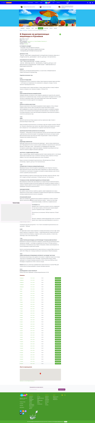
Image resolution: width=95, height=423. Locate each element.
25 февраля (22, 282)
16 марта (21, 308)
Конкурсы (58, 2)
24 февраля (22, 280)
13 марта (21, 306)
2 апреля (21, 330)
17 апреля (21, 350)
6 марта (21, 295)
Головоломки (39, 404)
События (46, 398)
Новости (36, 2)
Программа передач (31, 400)
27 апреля (21, 361)
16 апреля (21, 348)
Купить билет (58, 280)
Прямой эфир (16, 202)
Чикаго (4, 2)
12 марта (21, 304)
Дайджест (23, 28)
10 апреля (21, 341)
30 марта (21, 326)
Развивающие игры (39, 401)
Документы (22, 407)
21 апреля (21, 354)
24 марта (21, 319)
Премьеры (47, 399)
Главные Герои (22, 401)
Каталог (55, 28)
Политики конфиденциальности (59, 421)
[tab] (62, 395)
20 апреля (21, 352)
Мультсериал (31, 405)
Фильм (30, 401)
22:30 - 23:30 (32, 304)
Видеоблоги (55, 399)
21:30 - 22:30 (32, 280)
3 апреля (21, 332)
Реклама (21, 405)
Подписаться (61, 389)
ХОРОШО (65, 421)
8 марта (21, 297)
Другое (51, 28)
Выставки (40, 28)
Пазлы (38, 402)
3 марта (21, 291)
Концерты (28, 28)
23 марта (21, 317)
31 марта (21, 328)
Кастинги (47, 402)
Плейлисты (55, 398)
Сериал (30, 403)
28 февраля (22, 286)
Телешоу (30, 407)
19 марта (21, 313)
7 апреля (21, 337)
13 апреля (21, 343)
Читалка (46, 404)
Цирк (36, 28)
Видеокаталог (55, 396)
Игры (53, 2)
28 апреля (21, 363)
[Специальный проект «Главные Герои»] (65, 2)
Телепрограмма (30, 2)
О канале (21, 403)
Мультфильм (31, 404)
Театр (33, 28)
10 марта (21, 302)
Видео (41, 2)
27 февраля (22, 284)
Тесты (46, 403)
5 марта (21, 293)
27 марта (21, 324)
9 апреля (21, 339)
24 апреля (21, 359)
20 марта (21, 315)
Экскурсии (46, 28)
